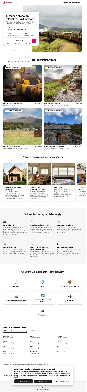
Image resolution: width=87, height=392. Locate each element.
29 (25, 61)
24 (9, 61)
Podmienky (46, 389)
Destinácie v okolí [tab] (34, 331)
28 (22, 61)
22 (25, 57)
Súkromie (39, 389)
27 (19, 61)
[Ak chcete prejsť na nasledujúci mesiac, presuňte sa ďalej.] (28, 40)
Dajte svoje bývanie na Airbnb (72, 3)
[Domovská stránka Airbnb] (7, 2)
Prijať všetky (23, 381)
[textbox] (14, 35)
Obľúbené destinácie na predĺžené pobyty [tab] (15, 331)
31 (9, 64)
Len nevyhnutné (42, 381)
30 (29, 61)
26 (15, 61)
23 (29, 57)
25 (12, 61)
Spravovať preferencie (62, 381)
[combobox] (21, 29)
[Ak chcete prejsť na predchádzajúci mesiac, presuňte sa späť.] (9, 40)
